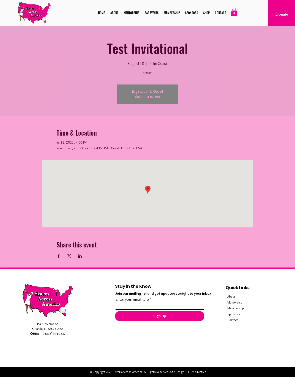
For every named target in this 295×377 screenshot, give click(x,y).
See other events (147, 97)
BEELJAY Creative (195, 372)
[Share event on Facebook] (59, 256)
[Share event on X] (69, 256)
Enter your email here (132, 299)
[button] (234, 12)
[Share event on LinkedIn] (80, 256)
